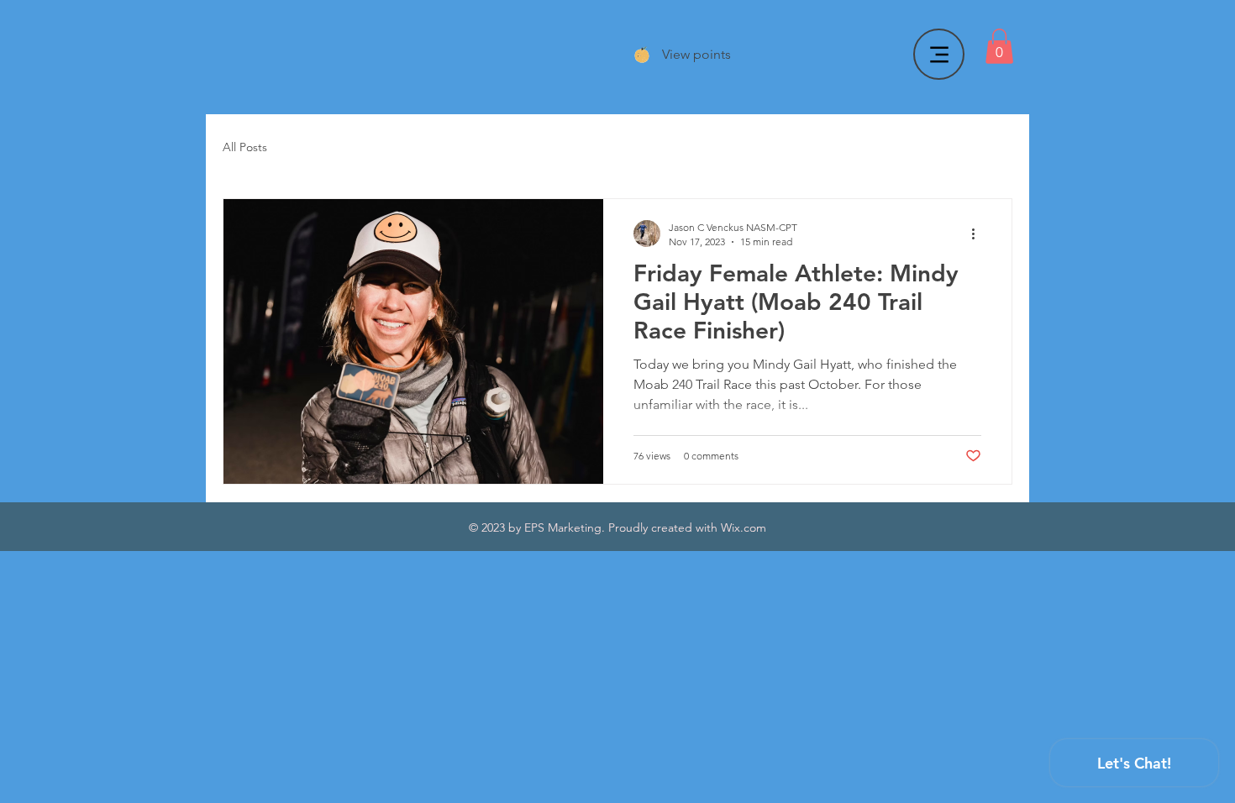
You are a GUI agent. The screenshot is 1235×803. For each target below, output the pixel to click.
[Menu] (938, 54)
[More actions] (979, 233)
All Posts (245, 147)
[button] (999, 46)
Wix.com (743, 527)
